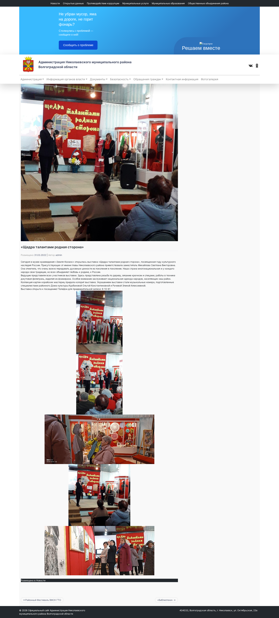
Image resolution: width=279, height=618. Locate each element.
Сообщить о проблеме (78, 45)
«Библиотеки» (165, 600)
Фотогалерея (209, 79)
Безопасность (119, 79)
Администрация (31, 79)
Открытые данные (73, 3)
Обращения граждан (147, 79)
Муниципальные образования (168, 3)
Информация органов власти (65, 79)
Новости (55, 3)
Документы (97, 79)
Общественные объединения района (208, 3)
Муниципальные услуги (135, 3)
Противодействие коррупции (103, 3)
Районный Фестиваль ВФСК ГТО (43, 600)
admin (59, 255)
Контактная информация (182, 79)
